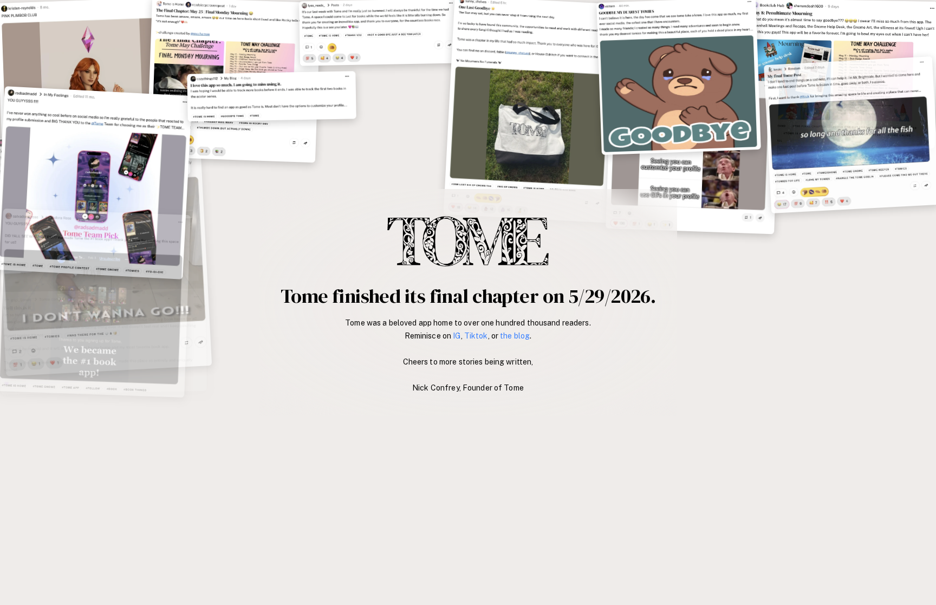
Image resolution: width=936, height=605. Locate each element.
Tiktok (476, 335)
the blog (515, 335)
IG (456, 335)
